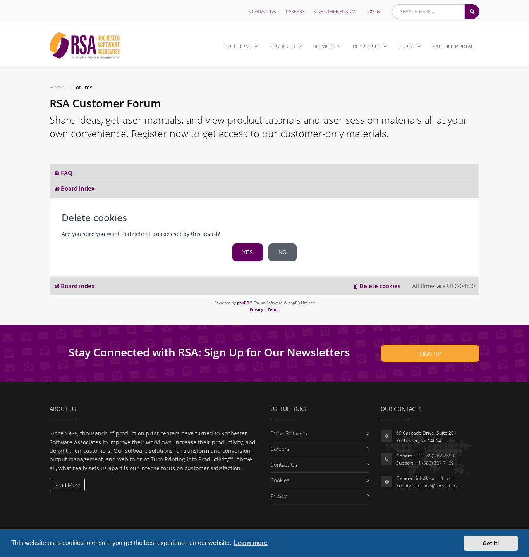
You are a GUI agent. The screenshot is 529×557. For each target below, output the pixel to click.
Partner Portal (453, 46)
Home (57, 87)
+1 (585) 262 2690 (435, 455)
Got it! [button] (491, 543)
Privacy (278, 496)
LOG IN (372, 11)
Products (282, 46)
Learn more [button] (251, 543)
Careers (295, 11)
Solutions (238, 46)
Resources (366, 46)
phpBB (243, 302)
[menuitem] (63, 173)
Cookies (280, 480)
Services (324, 46)
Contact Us (262, 11)
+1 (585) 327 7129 (435, 463)
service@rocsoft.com (438, 485)
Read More (67, 484)
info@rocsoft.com (435, 478)
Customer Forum (335, 11)
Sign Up (430, 353)
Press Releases (288, 433)
